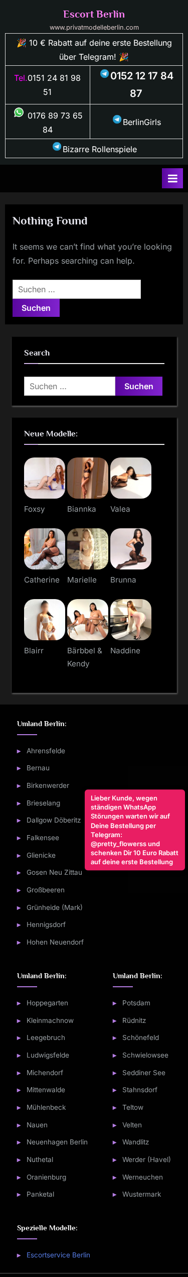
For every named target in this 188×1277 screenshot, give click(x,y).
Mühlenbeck (46, 1107)
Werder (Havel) (146, 1159)
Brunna (123, 580)
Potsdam (136, 1003)
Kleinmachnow (50, 1020)
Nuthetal (40, 1159)
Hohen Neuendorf (55, 942)
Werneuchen (142, 1177)
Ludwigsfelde (48, 1055)
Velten (132, 1125)
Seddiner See (143, 1073)
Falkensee (43, 838)
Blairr (34, 650)
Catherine (42, 580)
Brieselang (43, 803)
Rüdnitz (134, 1020)
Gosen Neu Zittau (54, 872)
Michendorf (45, 1073)
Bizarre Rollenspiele (100, 149)
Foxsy (34, 509)
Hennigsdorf (46, 924)
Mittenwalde (46, 1090)
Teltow (132, 1107)
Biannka (81, 509)
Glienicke (41, 855)
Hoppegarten (47, 1003)
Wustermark (141, 1194)
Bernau (38, 768)
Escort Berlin (94, 14)
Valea (120, 509)
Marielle (82, 580)
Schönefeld (140, 1037)
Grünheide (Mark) (55, 907)
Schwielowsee (145, 1055)
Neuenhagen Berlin (57, 1142)
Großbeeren (46, 890)
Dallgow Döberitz (54, 820)
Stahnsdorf (139, 1090)
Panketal (40, 1194)
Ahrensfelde (46, 751)
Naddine (125, 650)
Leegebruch (46, 1037)
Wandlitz (135, 1142)
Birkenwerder (48, 785)
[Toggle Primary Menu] (172, 178)
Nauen (37, 1125)
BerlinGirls (142, 122)
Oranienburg (46, 1177)
